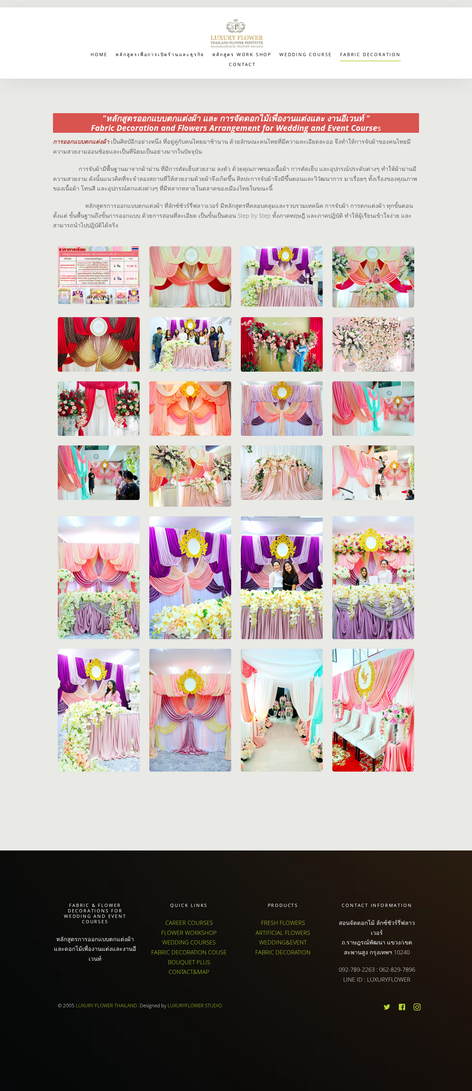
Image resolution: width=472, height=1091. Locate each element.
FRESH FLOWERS (283, 922)
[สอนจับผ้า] (190, 277)
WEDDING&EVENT (283, 942)
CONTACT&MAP (189, 972)
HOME (99, 54)
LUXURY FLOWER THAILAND (106, 1005)
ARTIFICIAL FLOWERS (283, 932)
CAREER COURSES (189, 922)
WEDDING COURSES (189, 942)
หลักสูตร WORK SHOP (241, 54)
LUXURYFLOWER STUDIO (195, 1005)
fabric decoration (370, 54)
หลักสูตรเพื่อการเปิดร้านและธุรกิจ (160, 54)
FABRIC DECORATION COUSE (189, 952)
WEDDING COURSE (305, 54)
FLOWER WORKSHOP (189, 932)
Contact (242, 64)
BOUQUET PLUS (189, 962)
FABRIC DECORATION (282, 952)
